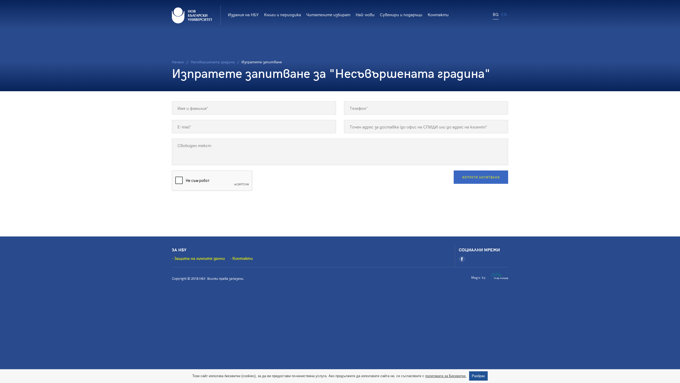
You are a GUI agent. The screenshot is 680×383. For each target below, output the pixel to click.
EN (504, 14)
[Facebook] (462, 259)
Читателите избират (328, 14)
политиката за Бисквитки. (445, 376)
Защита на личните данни (199, 258)
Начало (178, 61)
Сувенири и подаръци (401, 14)
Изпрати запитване (481, 177)
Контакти (438, 14)
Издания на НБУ (243, 14)
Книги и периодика (282, 14)
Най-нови (365, 14)
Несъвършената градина (213, 61)
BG (496, 14)
